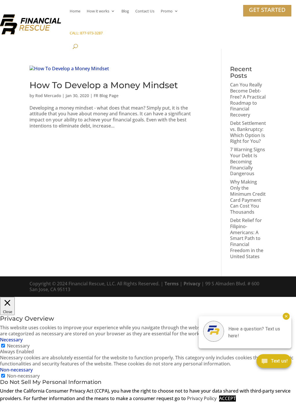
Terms (171, 283)
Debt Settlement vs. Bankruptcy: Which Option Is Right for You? (248, 132)
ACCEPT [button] (227, 398)
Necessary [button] (11, 340)
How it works (98, 11)
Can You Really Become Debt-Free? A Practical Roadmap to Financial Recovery (248, 100)
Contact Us (144, 11)
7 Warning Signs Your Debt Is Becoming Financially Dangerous (247, 161)
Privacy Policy (202, 398)
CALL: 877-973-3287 (86, 33)
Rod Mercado (48, 95)
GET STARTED (267, 10)
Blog (125, 11)
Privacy (192, 283)
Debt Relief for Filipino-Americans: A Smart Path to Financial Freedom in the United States (246, 238)
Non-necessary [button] (16, 370)
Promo (167, 11)
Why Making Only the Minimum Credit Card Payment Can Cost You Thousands (248, 197)
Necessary (18, 346)
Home (75, 11)
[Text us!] (274, 362)
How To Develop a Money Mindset (103, 85)
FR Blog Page (106, 95)
